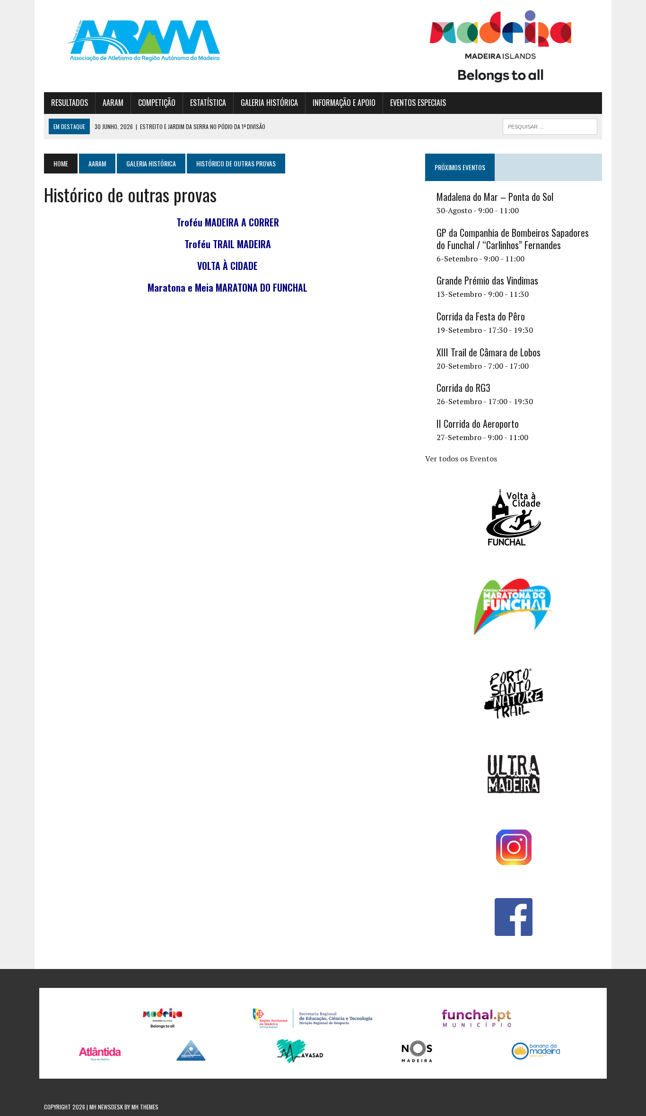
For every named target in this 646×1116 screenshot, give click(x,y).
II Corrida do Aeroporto (477, 423)
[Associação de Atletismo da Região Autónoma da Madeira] (132, 40)
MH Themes (144, 1107)
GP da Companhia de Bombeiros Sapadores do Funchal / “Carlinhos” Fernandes (512, 238)
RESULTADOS (69, 102)
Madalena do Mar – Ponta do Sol (494, 197)
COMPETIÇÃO (156, 102)
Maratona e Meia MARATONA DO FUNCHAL (227, 287)
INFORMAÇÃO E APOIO (344, 102)
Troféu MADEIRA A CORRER (227, 222)
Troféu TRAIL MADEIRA (227, 244)
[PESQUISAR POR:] (550, 125)
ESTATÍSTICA (208, 102)
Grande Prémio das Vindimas (487, 280)
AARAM (113, 102)
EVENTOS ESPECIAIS (418, 102)
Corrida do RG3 (463, 388)
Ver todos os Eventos (461, 458)
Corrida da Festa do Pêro (480, 316)
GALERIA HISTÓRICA (269, 102)
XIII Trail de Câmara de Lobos (488, 352)
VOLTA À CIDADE (227, 266)
